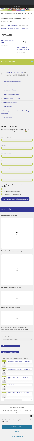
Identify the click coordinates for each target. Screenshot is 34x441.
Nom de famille (6, 137)
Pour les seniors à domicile (11, 94)
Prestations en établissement (12, 194)
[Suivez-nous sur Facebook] (32, 61)
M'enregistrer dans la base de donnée (15, 199)
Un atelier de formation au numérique (12, 251)
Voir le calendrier (27, 400)
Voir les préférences (17, 436)
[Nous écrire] (29, 61)
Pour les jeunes (7, 106)
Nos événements (8, 86)
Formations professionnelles (12, 191)
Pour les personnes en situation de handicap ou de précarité (16, 112)
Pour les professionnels (10, 102)
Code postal (5, 169)
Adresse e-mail (6, 153)
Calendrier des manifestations (12, 81)
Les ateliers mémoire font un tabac (11, 287)
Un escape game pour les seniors (11, 307)
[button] (31, 416)
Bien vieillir (7, 189)
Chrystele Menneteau (10, 25)
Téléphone (5, 161)
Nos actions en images (10, 90)
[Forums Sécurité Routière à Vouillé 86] (25, 41)
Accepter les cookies (17, 426)
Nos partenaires (7, 117)
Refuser (17, 431)
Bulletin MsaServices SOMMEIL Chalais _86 (14, 28)
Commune (5, 177)
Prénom (4, 145)
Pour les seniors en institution (11, 98)
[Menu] (31, 2)
